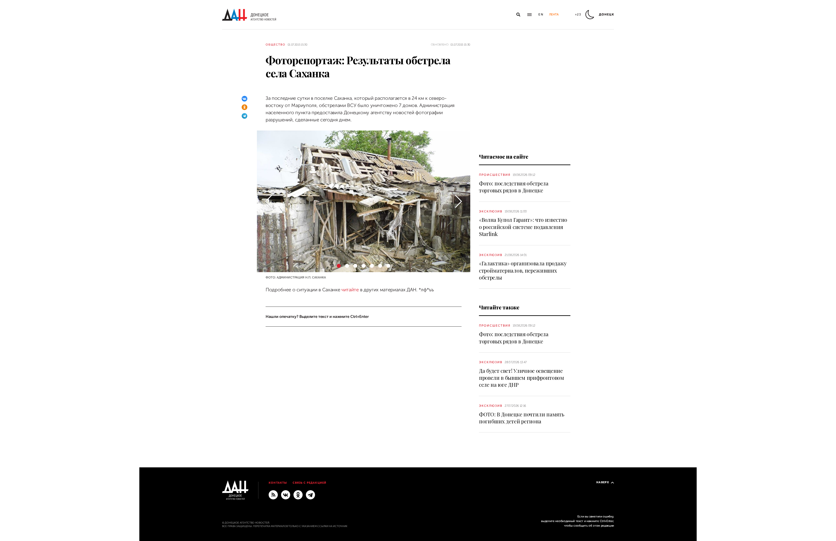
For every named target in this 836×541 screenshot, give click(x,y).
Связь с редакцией (309, 482)
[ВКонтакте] (244, 99)
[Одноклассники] (244, 107)
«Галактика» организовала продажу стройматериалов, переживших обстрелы (523, 270)
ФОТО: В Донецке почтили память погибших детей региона (521, 418)
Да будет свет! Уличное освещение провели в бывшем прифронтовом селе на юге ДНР (521, 377)
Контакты (278, 482)
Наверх (602, 482)
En (541, 14)
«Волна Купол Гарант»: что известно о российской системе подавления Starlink (523, 226)
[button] (268, 201)
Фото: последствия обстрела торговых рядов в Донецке (513, 187)
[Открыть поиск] (518, 14)
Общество (275, 44)
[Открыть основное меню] (529, 14)
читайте (350, 289)
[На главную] (249, 15)
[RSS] (273, 495)
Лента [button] (553, 14)
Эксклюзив (490, 211)
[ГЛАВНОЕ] (310, 495)
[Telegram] (244, 116)
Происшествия (495, 174)
